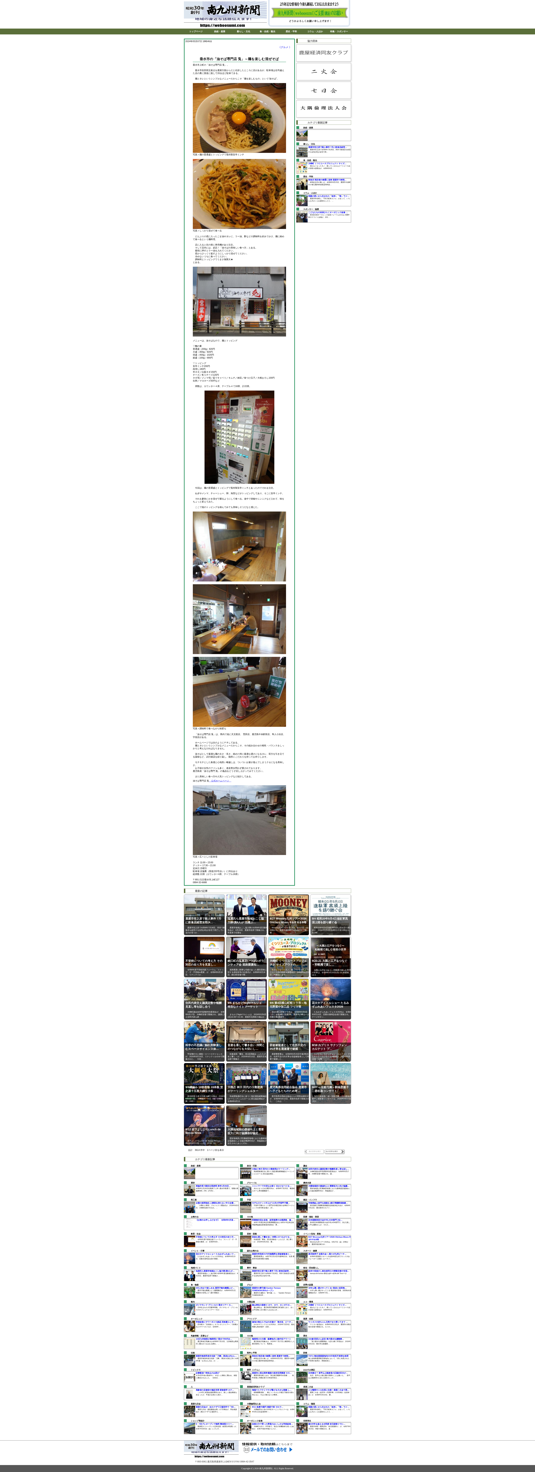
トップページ (196, 31)
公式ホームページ (220, 781)
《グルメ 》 (284, 47)
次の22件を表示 (332, 1151)
